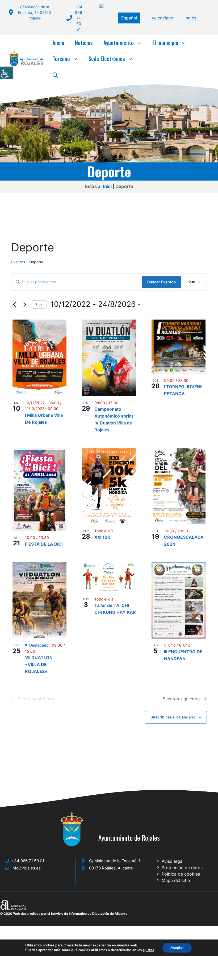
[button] (55, 75)
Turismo (61, 59)
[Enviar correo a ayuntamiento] (98, 6)
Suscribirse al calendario (173, 717)
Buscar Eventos (161, 282)
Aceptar (177, 947)
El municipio (165, 43)
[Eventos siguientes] (25, 304)
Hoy (39, 304)
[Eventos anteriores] (14, 304)
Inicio (58, 43)
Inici (107, 186)
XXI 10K (102, 537)
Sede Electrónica (107, 59)
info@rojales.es (26, 868)
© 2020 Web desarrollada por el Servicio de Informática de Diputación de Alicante (63, 914)
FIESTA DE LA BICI (43, 544)
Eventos (18, 262)
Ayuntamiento (118, 43)
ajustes (148, 950)
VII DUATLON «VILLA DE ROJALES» (39, 664)
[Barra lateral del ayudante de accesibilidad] (6, 73)
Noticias (84, 43)
